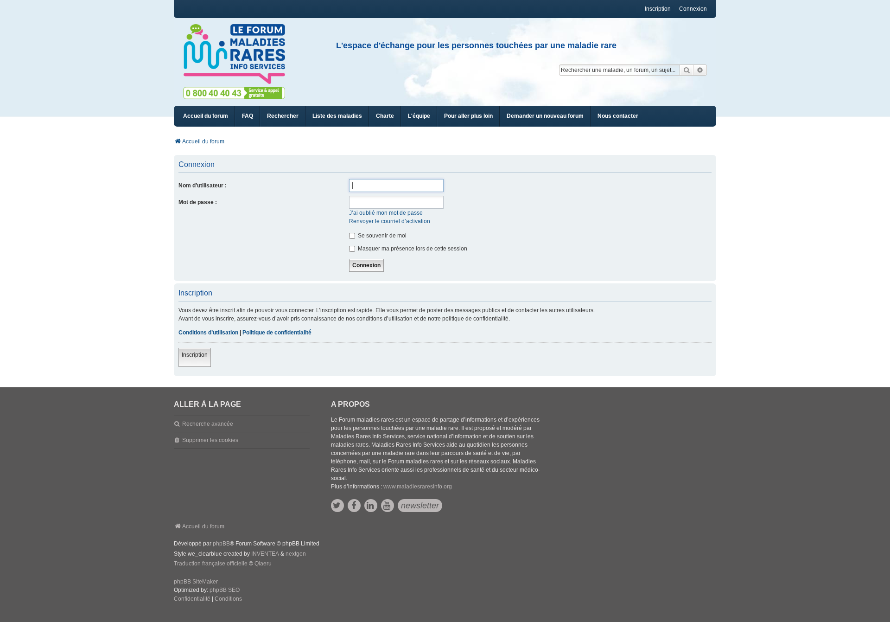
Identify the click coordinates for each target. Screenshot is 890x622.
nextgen (296, 554)
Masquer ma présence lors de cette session (411, 248)
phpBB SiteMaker (196, 581)
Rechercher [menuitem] (283, 116)
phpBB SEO (225, 590)
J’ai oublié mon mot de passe (386, 213)
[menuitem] (337, 116)
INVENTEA (265, 554)
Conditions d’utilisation (208, 332)
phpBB (221, 543)
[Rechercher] (686, 70)
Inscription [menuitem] (658, 9)
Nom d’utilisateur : (202, 185)
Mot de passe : (197, 202)
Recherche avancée (207, 424)
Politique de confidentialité (277, 332)
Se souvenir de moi (381, 235)
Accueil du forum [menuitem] (205, 116)
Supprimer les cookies (210, 440)
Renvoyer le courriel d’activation (389, 221)
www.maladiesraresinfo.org (417, 486)
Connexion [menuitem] (693, 9)
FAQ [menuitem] (247, 116)
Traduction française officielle (211, 563)
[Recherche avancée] (700, 70)
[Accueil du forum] (238, 54)
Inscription (195, 355)
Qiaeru (263, 563)
